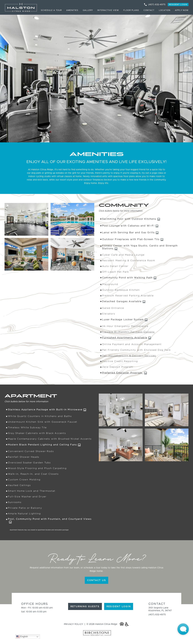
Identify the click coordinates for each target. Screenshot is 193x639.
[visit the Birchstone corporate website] (96, 633)
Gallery (88, 10)
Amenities (72, 10)
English (24, 636)
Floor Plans (131, 10)
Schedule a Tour (51, 10)
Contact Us (96, 580)
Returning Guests (85, 606)
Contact (149, 10)
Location (164, 10)
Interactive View (108, 10)
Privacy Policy (73, 624)
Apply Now (181, 10)
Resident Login (178, 4)
